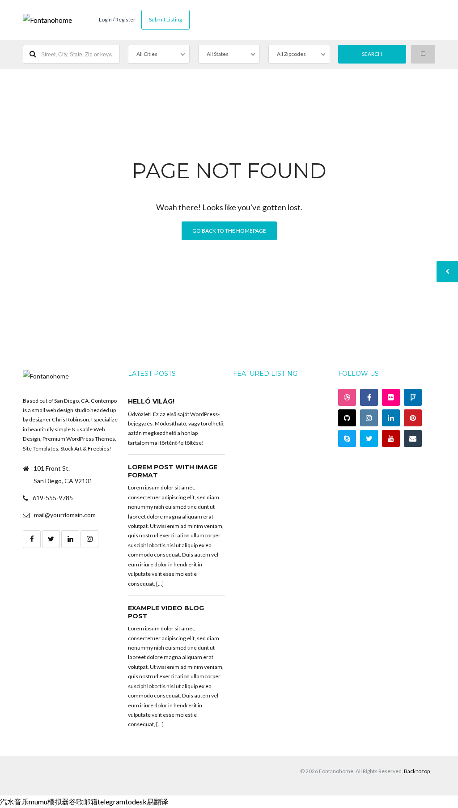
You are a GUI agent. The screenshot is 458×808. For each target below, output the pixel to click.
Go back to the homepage (229, 230)
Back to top (417, 771)
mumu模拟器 (49, 801)
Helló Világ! (151, 401)
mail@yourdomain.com (65, 515)
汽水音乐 (14, 801)
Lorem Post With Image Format (172, 471)
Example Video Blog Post (166, 612)
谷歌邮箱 (83, 801)
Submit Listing (165, 19)
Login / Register (117, 19)
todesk (136, 801)
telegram (111, 801)
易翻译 (157, 801)
